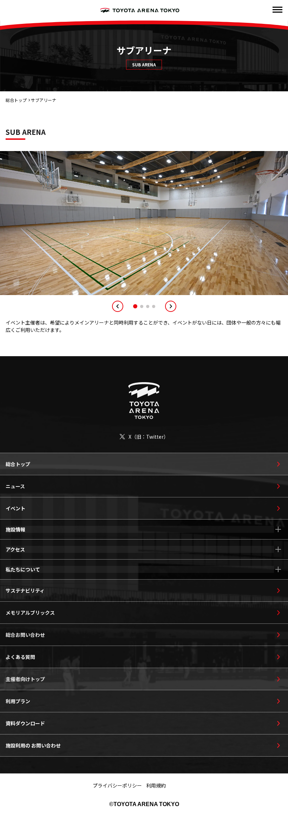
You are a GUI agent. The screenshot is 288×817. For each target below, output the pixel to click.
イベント (15, 508)
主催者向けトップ (25, 678)
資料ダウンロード (25, 723)
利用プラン (18, 701)
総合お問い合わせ (25, 634)
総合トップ (16, 100)
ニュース (15, 486)
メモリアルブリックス (30, 612)
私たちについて (23, 569)
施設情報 (15, 529)
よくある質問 (20, 656)
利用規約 (156, 785)
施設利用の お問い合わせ (33, 745)
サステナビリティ (25, 590)
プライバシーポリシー (117, 785)
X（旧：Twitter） (149, 436)
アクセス (15, 549)
